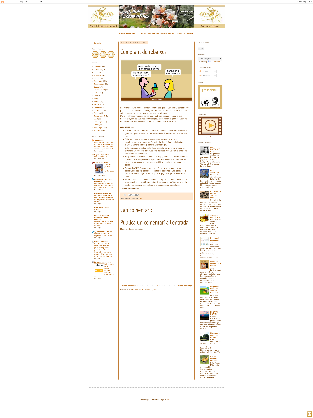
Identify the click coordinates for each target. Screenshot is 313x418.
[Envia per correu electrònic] (129, 195)
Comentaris (205, 75)
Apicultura (98, 69)
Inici (156, 286)
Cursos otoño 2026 (101, 157)
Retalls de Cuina (101, 163)
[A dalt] (309, 414)
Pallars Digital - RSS (102, 193)
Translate (216, 62)
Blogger (170, 400)
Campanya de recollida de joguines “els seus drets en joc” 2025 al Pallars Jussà (103, 185)
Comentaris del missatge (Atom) (144, 290)
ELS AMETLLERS (215, 171)
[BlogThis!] (131, 195)
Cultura (97, 78)
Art (95, 72)
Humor (96, 93)
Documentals (99, 84)
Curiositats (98, 81)
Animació (97, 67)
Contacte (97, 43)
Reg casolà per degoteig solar (215, 240)
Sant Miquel (98, 122)
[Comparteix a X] (133, 195)
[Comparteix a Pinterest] (138, 195)
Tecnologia (98, 128)
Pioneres (97, 107)
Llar (141, 198)
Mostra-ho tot (111, 282)
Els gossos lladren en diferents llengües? (214, 290)
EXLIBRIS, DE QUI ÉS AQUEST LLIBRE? (215, 195)
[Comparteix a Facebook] (136, 195)
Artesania (97, 75)
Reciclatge (98, 110)
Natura (96, 104)
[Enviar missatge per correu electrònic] (124, 195)
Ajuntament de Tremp (103, 232)
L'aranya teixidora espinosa (213, 358)
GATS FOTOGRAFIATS (215, 149)
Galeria (96, 210)
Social (96, 125)
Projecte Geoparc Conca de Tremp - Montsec (101, 217)
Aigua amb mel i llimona (215, 216)
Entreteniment (99, 90)
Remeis (97, 113)
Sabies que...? (99, 116)
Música (96, 101)
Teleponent (99, 140)
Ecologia (97, 87)
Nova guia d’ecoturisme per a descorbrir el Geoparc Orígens (104, 223)
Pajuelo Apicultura (102, 155)
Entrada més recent (128, 286)
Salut (96, 119)
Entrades (204, 71)
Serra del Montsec (101, 208)
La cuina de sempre (102, 262)
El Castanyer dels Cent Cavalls (215, 335)
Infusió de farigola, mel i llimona (215, 263)
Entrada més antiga (184, 286)
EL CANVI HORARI (214, 313)
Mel (95, 99)
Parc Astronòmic (101, 241)
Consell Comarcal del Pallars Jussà (103, 180)
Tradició (97, 131)
